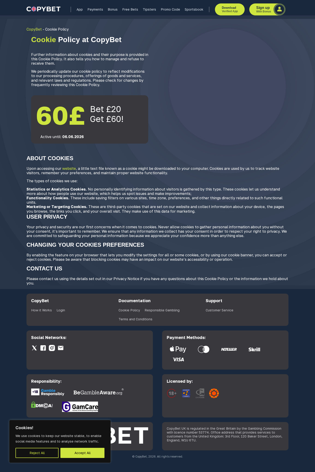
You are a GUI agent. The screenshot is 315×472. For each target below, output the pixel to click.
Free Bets (130, 9)
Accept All (82, 453)
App (80, 9)
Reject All (37, 453)
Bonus (113, 9)
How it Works (41, 310)
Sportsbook (194, 9)
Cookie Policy (129, 310)
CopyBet (34, 29)
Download (230, 9)
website (69, 168)
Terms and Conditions (135, 319)
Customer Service (219, 310)
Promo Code (170, 9)
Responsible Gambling (162, 310)
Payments (95, 9)
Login (60, 310)
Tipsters (149, 9)
